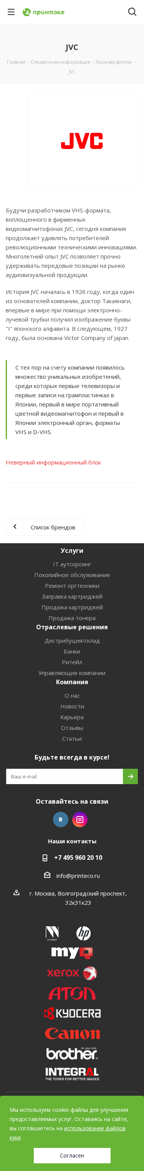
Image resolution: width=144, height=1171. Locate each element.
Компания (72, 682)
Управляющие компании (72, 673)
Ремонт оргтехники (72, 585)
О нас (72, 695)
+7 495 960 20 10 (78, 857)
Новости (72, 706)
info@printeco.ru (78, 875)
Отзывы (72, 727)
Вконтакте (60, 819)
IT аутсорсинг (72, 564)
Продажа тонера (72, 618)
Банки (72, 651)
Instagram (80, 819)
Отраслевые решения (72, 627)
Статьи (72, 738)
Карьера (72, 717)
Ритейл (72, 662)
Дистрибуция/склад (72, 640)
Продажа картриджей (72, 607)
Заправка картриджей (72, 596)
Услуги (72, 550)
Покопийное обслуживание (72, 575)
